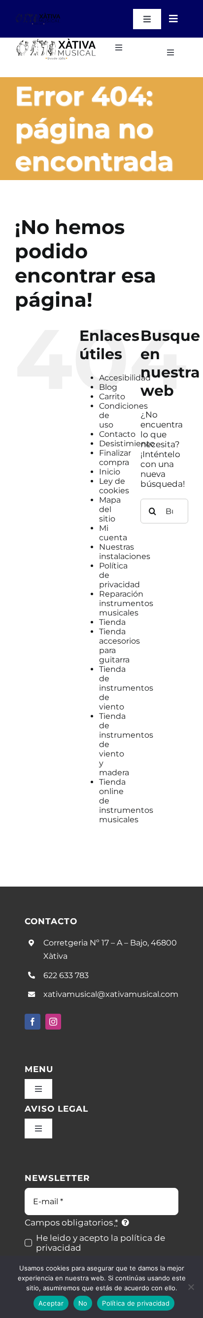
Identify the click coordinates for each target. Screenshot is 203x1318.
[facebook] (32, 1022)
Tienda (112, 622)
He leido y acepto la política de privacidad (100, 1243)
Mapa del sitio (110, 509)
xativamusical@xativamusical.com (110, 994)
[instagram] (53, 1022)
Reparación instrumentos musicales (126, 603)
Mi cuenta (113, 532)
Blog (108, 387)
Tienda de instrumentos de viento (126, 687)
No (83, 1303)
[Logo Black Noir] (38, 16)
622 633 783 (66, 975)
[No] (191, 1287)
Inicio (109, 471)
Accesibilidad (125, 377)
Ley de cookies (114, 485)
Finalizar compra (115, 457)
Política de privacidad (135, 1303)
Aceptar (51, 1303)
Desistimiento (127, 443)
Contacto (117, 434)
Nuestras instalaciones (124, 551)
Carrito (112, 396)
